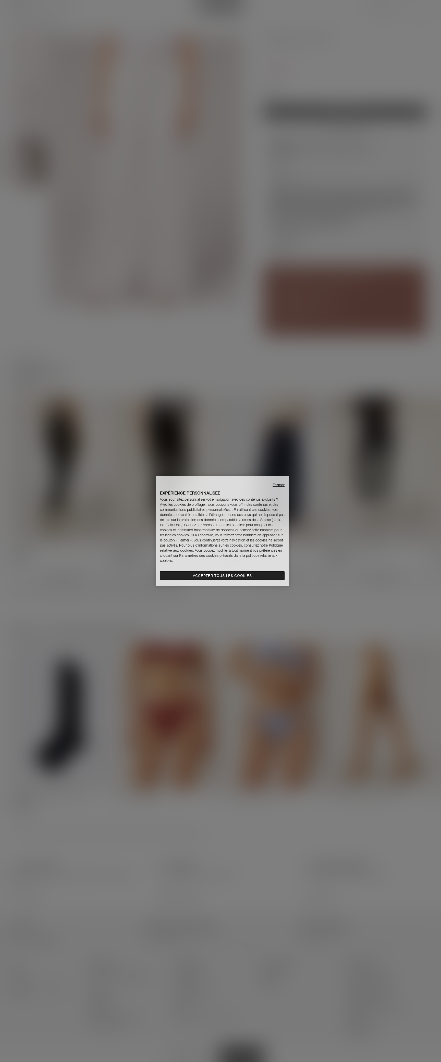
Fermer (279, 485)
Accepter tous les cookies (222, 575)
